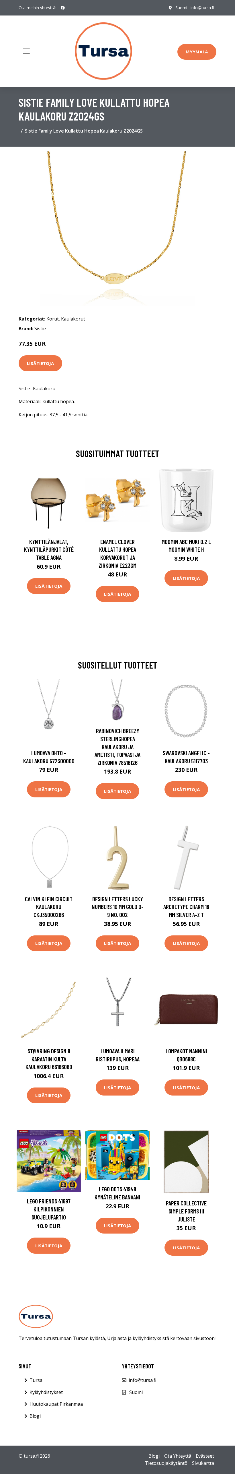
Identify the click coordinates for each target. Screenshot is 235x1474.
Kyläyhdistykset (46, 1392)
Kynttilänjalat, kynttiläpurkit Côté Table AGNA (49, 549)
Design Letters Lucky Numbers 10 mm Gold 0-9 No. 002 (118, 906)
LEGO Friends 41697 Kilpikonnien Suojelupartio (48, 1208)
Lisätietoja (40, 363)
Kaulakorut (73, 319)
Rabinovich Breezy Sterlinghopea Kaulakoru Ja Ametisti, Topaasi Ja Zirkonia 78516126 (117, 746)
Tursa (36, 1380)
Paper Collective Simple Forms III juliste (186, 1210)
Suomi (181, 7)
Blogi (35, 1416)
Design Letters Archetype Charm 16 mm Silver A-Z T (186, 906)
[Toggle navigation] (26, 51)
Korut (52, 319)
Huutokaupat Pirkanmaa (56, 1404)
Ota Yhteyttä (177, 1456)
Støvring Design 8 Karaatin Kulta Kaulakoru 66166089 (49, 1058)
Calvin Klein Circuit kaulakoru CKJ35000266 (49, 906)
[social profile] (62, 7)
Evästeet (205, 1456)
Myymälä (197, 52)
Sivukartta (203, 1463)
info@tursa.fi (202, 7)
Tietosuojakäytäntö (166, 1463)
